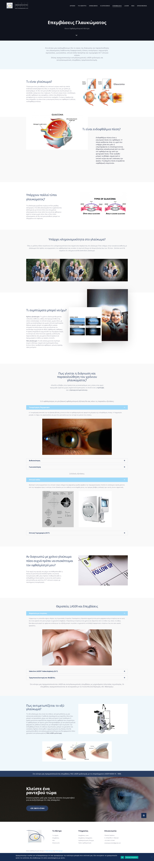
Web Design (49, 851)
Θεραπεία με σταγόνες (38, 613)
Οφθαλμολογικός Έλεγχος (86, 840)
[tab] (77, 407)
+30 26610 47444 (109, 840)
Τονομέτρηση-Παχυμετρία (39, 407)
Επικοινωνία (55, 843)
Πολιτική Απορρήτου (131, 857)
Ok (122, 857)
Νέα (53, 840)
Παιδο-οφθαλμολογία (84, 843)
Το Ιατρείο (55, 835)
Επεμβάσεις (55, 838)
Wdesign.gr (59, 851)
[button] (143, 815)
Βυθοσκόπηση (34, 461)
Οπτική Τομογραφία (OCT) (39, 533)
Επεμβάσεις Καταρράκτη (85, 838)
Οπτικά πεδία (34, 480)
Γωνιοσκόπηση (35, 467)
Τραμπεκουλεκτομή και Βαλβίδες (42, 678)
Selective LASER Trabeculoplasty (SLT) (43, 671)
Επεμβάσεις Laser (83, 835)
